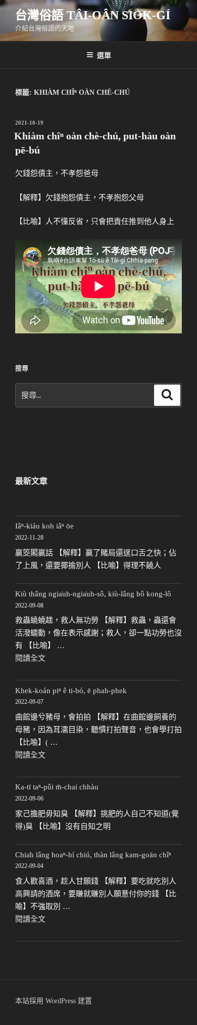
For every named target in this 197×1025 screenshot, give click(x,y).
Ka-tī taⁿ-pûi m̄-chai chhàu (56, 787)
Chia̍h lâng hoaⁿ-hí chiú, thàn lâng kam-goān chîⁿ (93, 855)
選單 (104, 55)
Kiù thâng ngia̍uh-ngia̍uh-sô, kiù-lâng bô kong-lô (93, 594)
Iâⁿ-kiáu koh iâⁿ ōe (44, 526)
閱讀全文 (30, 658)
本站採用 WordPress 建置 (53, 1001)
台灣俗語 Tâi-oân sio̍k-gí (92, 15)
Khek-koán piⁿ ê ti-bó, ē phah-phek (71, 691)
